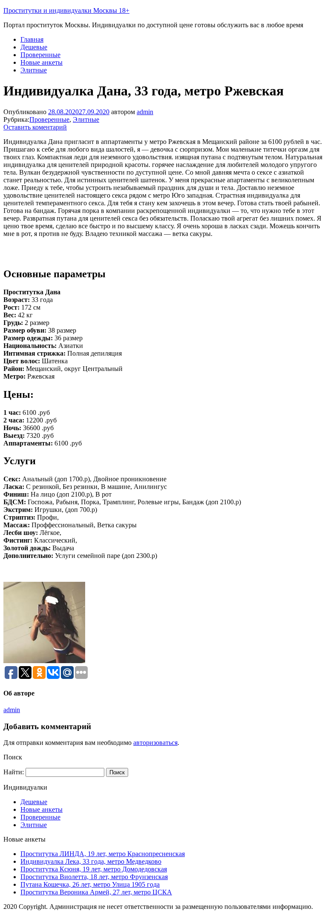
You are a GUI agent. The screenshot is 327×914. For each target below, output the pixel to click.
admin (145, 111)
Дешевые (33, 47)
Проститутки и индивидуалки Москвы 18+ (66, 10)
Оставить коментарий (35, 127)
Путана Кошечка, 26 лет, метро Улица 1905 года (90, 884)
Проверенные (40, 54)
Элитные (33, 70)
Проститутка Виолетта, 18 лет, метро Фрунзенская (94, 876)
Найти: (13, 772)
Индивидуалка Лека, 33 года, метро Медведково (90, 861)
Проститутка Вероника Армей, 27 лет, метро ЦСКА (96, 892)
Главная (31, 39)
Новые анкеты (41, 62)
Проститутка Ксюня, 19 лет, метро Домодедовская (93, 869)
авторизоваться (155, 742)
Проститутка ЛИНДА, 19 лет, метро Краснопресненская (102, 853)
